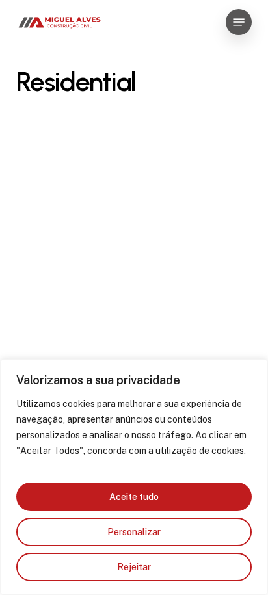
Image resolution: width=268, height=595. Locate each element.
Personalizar (134, 532)
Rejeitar (134, 567)
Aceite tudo (134, 497)
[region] (134, 477)
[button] (239, 22)
